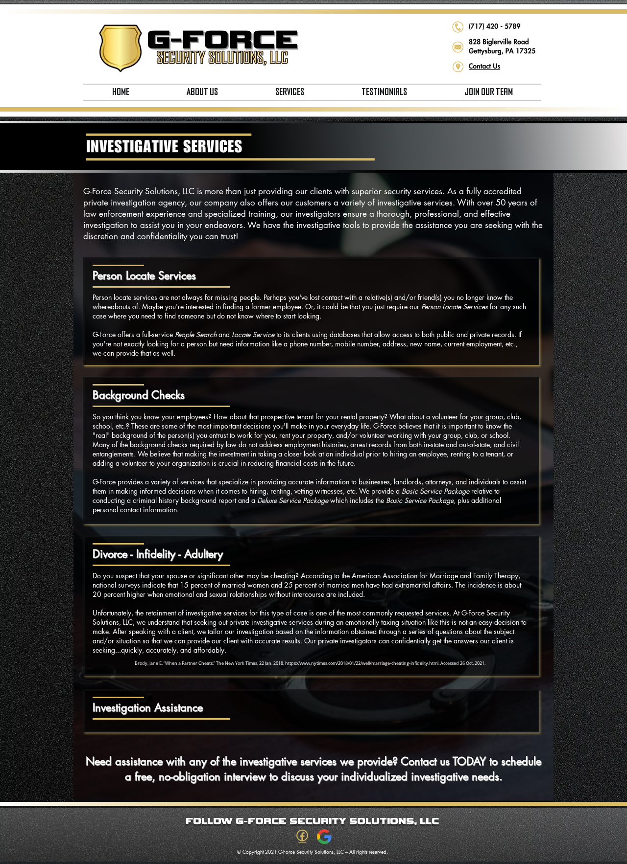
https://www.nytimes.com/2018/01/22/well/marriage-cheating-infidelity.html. (362, 663)
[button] (202, 92)
